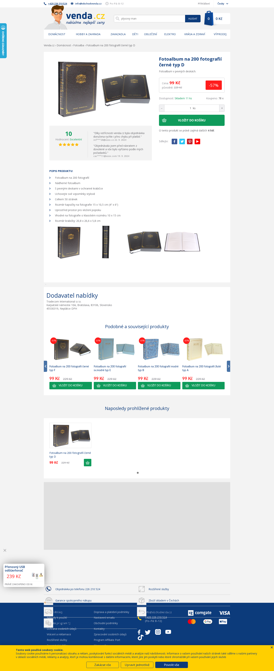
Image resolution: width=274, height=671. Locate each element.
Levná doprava (64, 612)
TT (141, 637)
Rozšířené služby (159, 589)
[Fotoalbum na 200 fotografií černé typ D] (100, 88)
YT (197, 141)
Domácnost (56, 34)
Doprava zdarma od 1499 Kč (72, 623)
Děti (135, 34)
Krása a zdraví (194, 34)
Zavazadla (118, 34)
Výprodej (220, 34)
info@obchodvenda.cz (88, 3)
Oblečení (150, 34)
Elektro (170, 34)
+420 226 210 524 (57, 3)
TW (182, 141)
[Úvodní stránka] (74, 17)
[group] (70, 363)
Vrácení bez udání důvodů (164, 612)
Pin (190, 141)
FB (174, 141)
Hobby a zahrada (88, 34)
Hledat (192, 18)
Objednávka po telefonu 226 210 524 (77, 589)
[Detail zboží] (70, 435)
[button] (70, 385)
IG (158, 632)
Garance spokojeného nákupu (73, 600)
